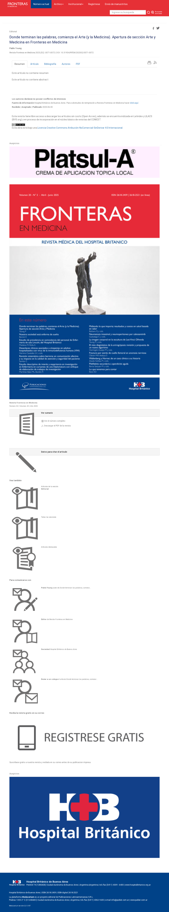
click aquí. (134, 103)
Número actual (42, 4)
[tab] (84, 412)
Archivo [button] (58, 4)
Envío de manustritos (116, 4)
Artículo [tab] (34, 64)
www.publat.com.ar (138, 900)
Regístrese (94, 4)
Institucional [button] (75, 4)
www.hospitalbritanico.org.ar (138, 885)
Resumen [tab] (20, 64)
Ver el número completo (54, 421)
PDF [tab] (78, 64)
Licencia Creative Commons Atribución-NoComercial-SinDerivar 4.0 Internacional (79, 127)
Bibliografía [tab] (50, 64)
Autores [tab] (66, 64)
